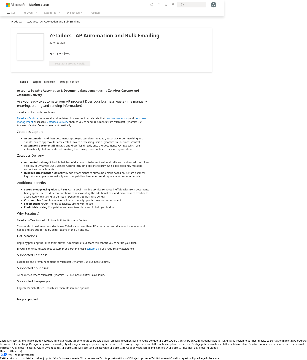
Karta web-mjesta (68, 358)
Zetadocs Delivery (57, 121)
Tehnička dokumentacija (123, 340)
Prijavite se (263, 340)
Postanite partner (246, 340)
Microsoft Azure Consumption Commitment (184, 340)
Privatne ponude (148, 340)
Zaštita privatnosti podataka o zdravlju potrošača (29, 358)
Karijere (160, 347)
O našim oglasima (181, 358)
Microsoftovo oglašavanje (93, 347)
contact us (93, 248)
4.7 (54, 53)
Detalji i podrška (69, 81)
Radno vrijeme (73, 340)
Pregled (23, 81)
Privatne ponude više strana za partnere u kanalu (277, 344)
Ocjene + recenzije (44, 81)
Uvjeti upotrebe (141, 358)
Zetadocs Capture (27, 118)
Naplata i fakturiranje (222, 340)
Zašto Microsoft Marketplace (17, 340)
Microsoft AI (7, 347)
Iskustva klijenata (54, 340)
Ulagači (213, 347)
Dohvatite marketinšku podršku (288, 340)
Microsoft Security (25, 347)
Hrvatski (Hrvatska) (11, 351)
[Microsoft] (15, 5)
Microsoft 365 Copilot (122, 347)
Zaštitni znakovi (160, 358)
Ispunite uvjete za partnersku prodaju (112, 344)
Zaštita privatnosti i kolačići (115, 358)
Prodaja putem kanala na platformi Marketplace (220, 344)
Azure (40, 347)
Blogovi (39, 340)
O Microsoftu (173, 347)
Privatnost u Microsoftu (195, 347)
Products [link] (16, 21)
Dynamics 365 (52, 347)
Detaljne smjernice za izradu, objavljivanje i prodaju (59, 344)
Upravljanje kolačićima (205, 358)
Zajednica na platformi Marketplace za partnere (163, 344)
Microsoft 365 (69, 347)
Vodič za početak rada (95, 340)
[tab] (24, 82)
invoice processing (117, 118)
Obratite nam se (89, 358)
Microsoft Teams (145, 347)
